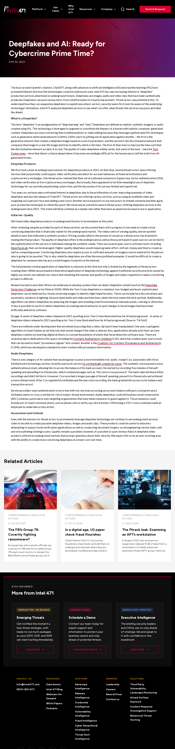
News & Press (114, 694)
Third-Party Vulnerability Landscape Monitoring (143, 688)
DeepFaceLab (19, 248)
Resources (85, 9)
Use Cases (55, 9)
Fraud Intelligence (86, 720)
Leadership (112, 684)
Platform (37, 9)
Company (106, 9)
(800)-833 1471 (25, 689)
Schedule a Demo (85, 649)
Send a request (155, 9)
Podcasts (51, 708)
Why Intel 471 (71, 9)
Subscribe (33, 649)
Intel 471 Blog (54, 689)
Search (130, 9)
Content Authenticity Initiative (92, 338)
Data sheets (53, 684)
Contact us (112, 699)
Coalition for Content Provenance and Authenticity (129, 343)
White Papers (54, 703)
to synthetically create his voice (102, 363)
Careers (111, 689)
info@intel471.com (27, 684)
